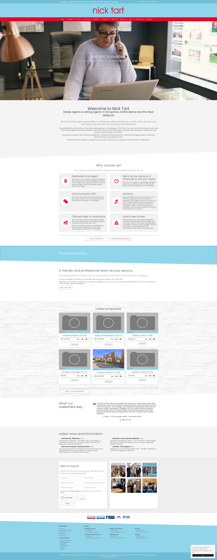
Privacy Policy (109, 548)
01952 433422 (89, 523)
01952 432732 (139, 529)
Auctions (87, 19)
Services (114, 19)
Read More (75, 344)
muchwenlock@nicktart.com (118, 531)
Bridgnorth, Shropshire (116, 522)
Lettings (115, 2)
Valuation (105, 19)
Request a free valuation (65, 523)
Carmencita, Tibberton (70, 432)
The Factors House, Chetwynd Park (75, 440)
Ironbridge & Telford (65, 533)
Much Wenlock (83, 2)
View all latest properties (74, 391)
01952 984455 (139, 523)
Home (62, 19)
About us (123, 19)
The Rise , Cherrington (121, 440)
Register (95, 19)
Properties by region (89, 548)
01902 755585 (89, 529)
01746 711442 (114, 523)
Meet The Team (65, 288)
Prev (95, 406)
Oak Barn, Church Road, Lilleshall (125, 432)
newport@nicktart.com (142, 525)
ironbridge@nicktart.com (92, 525)
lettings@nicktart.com (142, 531)
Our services (62, 527)
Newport (107, 2)
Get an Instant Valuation (120, 239)
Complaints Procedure (121, 548)
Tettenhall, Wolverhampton (92, 527)
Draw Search (62, 528)
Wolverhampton (96, 2)
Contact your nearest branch (148, 2)
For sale (70, 19)
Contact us (140, 19)
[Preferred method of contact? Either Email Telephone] (95, 476)
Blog (131, 19)
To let (78, 19)
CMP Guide (143, 548)
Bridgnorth (72, 2)
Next (156, 406)
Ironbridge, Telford (90, 522)
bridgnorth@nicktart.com (117, 525)
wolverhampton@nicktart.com (93, 531)
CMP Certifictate (134, 548)
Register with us (63, 525)
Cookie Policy (100, 548)
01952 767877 (114, 529)
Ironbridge (63, 2)
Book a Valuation (96, 239)
